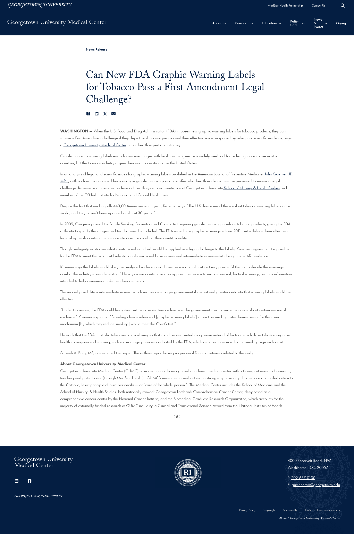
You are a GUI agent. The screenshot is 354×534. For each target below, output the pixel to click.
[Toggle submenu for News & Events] (326, 23)
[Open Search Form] (343, 5)
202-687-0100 (303, 477)
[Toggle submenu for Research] (252, 23)
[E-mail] (113, 113)
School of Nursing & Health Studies (251, 188)
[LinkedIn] (96, 113)
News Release (96, 49)
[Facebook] (88, 113)
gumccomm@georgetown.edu (316, 484)
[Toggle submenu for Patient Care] (303, 23)
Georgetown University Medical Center (56, 23)
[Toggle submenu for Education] (280, 23)
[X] (105, 113)
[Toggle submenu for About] (224, 23)
